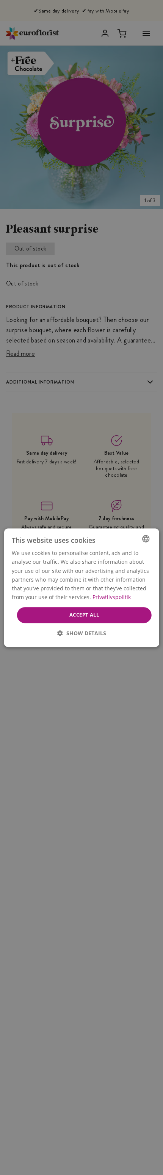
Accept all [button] (84, 614)
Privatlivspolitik (111, 597)
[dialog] (81, 587)
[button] (81, 632)
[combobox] (145, 538)
